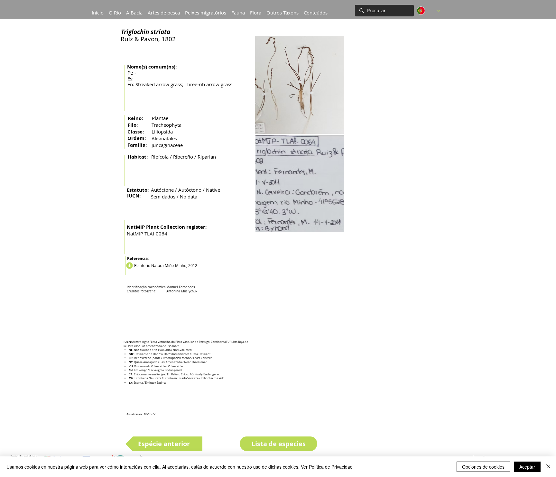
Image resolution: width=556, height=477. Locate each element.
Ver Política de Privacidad (327, 466)
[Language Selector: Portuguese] (428, 10)
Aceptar (527, 466)
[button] (134, 9)
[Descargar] (128, 265)
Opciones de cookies (483, 466)
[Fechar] (548, 467)
